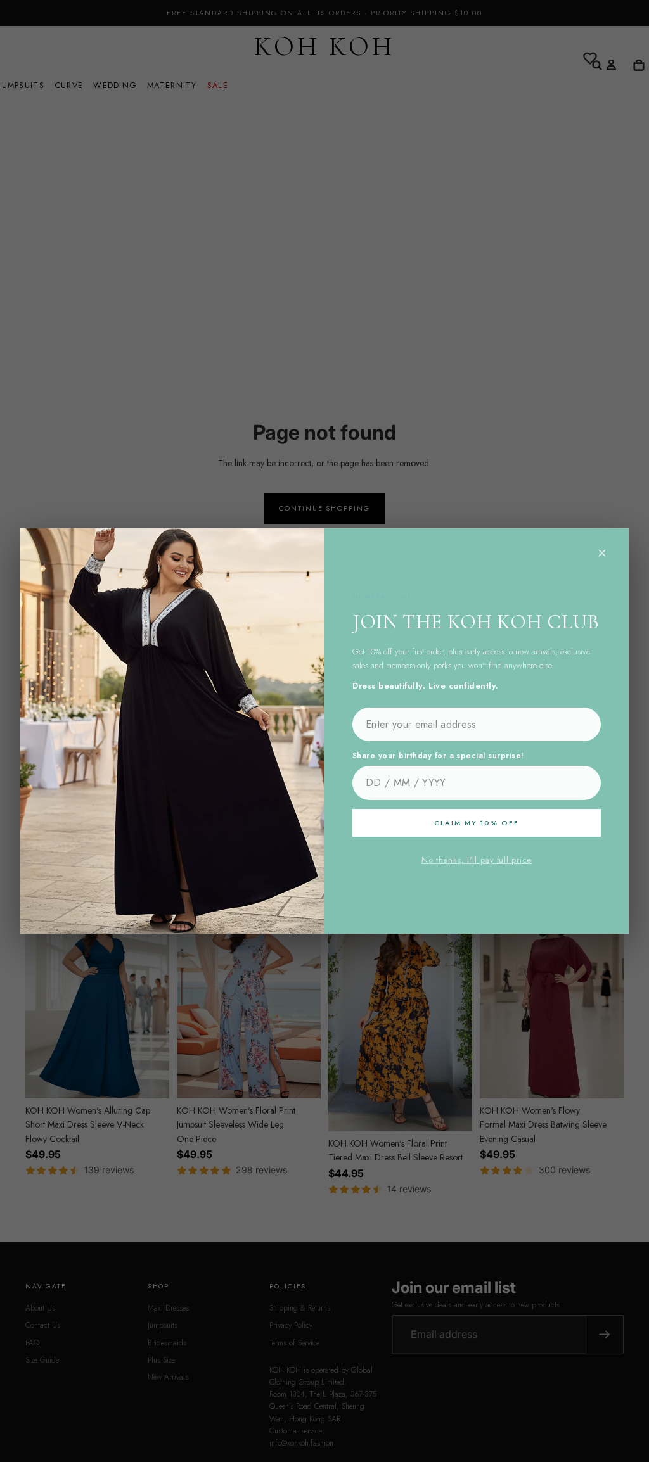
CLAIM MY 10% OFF (476, 823)
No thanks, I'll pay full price (476, 860)
